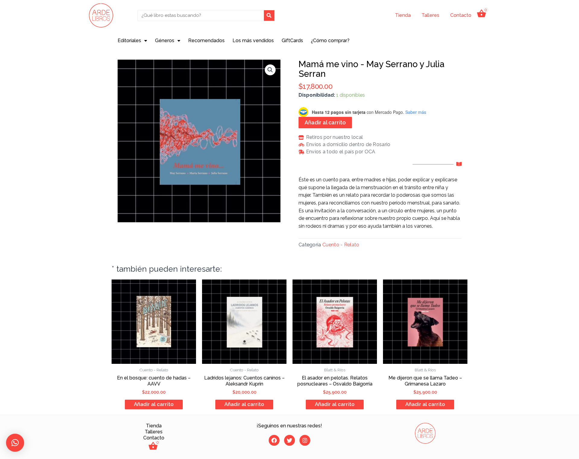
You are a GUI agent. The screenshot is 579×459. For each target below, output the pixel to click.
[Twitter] (289, 440)
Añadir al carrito (325, 122)
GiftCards (292, 40)
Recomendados (206, 40)
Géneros (164, 40)
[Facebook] (274, 440)
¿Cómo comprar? (330, 40)
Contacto (460, 15)
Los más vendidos (253, 40)
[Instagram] (304, 440)
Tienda (403, 15)
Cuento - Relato (340, 245)
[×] (15, 443)
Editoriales (129, 40)
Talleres (430, 15)
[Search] (269, 15)
